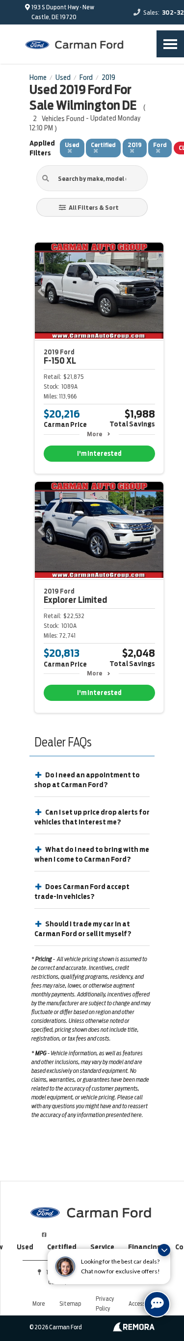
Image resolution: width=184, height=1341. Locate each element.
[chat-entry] (157, 1304)
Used (25, 1247)
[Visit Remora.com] (134, 1329)
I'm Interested (99, 453)
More (94, 434)
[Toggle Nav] (170, 43)
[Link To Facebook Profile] (44, 1231)
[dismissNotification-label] (164, 1250)
